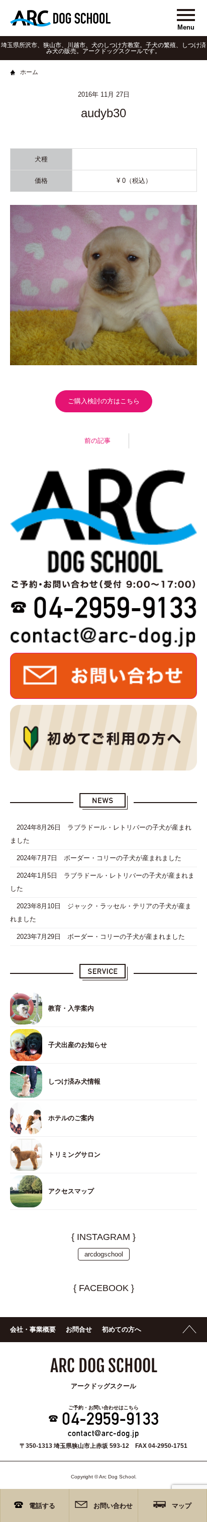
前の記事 (97, 440)
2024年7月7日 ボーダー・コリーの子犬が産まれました (95, 858)
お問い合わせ (113, 1505)
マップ (181, 1505)
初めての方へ (121, 1329)
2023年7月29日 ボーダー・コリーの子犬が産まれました (97, 936)
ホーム (29, 72)
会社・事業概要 (33, 1329)
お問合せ (79, 1329)
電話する (42, 1505)
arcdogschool (103, 1254)
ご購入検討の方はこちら (104, 401)
